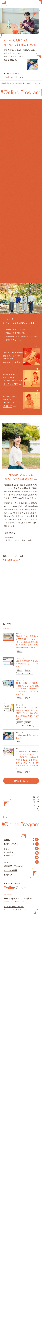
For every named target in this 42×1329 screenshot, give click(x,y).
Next (37, 556)
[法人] (37, 839)
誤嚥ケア (8, 875)
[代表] (37, 844)
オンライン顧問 (10, 871)
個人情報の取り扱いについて (14, 907)
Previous (32, 556)
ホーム (5, 817)
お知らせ (7, 849)
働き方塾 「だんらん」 (13, 866)
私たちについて (11, 844)
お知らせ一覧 (19, 781)
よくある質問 (8, 852)
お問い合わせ (9, 856)
